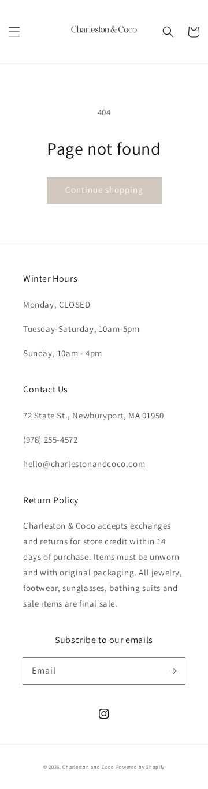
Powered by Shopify (140, 767)
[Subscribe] (172, 670)
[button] (14, 31)
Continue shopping (104, 189)
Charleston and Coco (88, 767)
